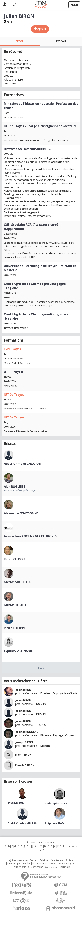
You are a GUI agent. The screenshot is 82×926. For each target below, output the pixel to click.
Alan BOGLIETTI (15, 486)
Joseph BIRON (24, 742)
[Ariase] (21, 908)
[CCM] (60, 885)
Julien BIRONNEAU (26, 731)
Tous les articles (21, 867)
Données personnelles (18, 863)
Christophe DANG (56, 803)
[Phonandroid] (60, 908)
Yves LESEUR (15, 802)
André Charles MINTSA (22, 823)
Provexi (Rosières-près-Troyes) (20, 490)
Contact (34, 860)
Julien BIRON (23, 689)
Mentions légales (66, 863)
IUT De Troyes (14, 394)
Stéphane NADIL (55, 823)
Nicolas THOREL (15, 605)
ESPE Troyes (12, 349)
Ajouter (41, 29)
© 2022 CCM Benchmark (57, 867)
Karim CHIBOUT (15, 559)
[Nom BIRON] (8, 754)
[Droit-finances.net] (60, 893)
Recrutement (57, 860)
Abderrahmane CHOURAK (22, 464)
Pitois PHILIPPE (14, 628)
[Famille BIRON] (8, 765)
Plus (41, 667)
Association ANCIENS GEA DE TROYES (30, 536)
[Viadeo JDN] (60, 900)
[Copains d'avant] (21, 900)
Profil (19, 41)
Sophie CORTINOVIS (18, 651)
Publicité (44, 860)
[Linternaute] (21, 893)
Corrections (37, 867)
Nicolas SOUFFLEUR (17, 582)
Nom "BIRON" (24, 754)
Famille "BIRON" (25, 765)
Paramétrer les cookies (44, 863)
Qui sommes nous (18, 860)
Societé (69, 860)
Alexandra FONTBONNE (21, 513)
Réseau (61, 41)
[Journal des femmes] (21, 885)
